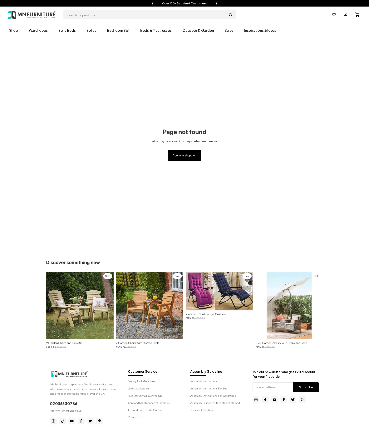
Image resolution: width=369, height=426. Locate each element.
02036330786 (63, 403)
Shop (13, 30)
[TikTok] (62, 421)
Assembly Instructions (204, 381)
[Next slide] (247, 291)
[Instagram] (53, 421)
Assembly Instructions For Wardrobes (213, 395)
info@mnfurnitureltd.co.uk (65, 410)
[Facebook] (81, 421)
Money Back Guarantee (142, 381)
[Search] (231, 15)
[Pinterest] (99, 421)
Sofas (91, 30)
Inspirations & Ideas (260, 30)
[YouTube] (71, 421)
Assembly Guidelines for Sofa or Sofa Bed (215, 402)
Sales (229, 30)
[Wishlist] (334, 15)
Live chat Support (138, 388)
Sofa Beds (67, 30)
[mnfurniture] (32, 15)
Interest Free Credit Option (145, 410)
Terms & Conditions (202, 410)
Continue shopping (184, 155)
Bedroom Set (118, 30)
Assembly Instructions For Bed (208, 388)
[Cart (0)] (357, 15)
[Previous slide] (191, 291)
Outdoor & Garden (198, 30)
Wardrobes (38, 30)
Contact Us (135, 417)
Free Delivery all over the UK (145, 395)
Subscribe (306, 387)
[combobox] (149, 14)
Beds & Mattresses (156, 30)
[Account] (345, 15)
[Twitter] (90, 421)
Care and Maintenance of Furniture (149, 402)
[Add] (107, 333)
